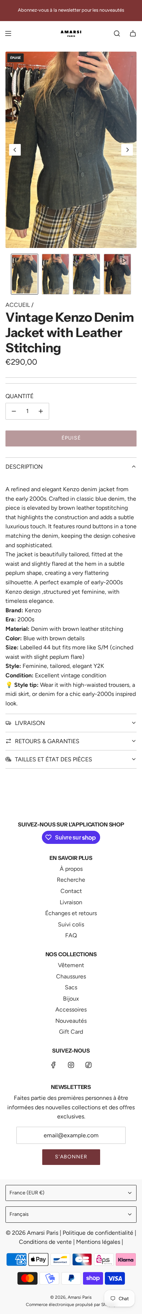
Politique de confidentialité (99, 1232)
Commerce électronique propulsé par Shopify (71, 1304)
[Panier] (133, 33)
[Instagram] (71, 1065)
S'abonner (71, 1157)
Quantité (19, 396)
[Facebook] (54, 1065)
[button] (15, 150)
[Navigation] (8, 33)
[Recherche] (117, 33)
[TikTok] (88, 1065)
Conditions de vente (46, 1241)
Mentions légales (99, 1241)
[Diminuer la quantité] (14, 411)
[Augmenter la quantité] (41, 411)
